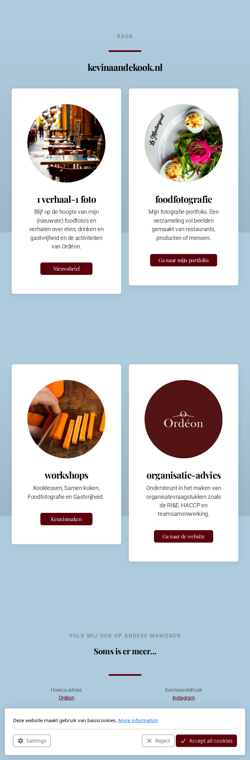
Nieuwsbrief (66, 268)
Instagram (184, 698)
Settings (36, 740)
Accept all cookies (211, 740)
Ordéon (67, 698)
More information (138, 720)
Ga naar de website (183, 536)
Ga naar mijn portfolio (183, 260)
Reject (162, 740)
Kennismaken (66, 518)
